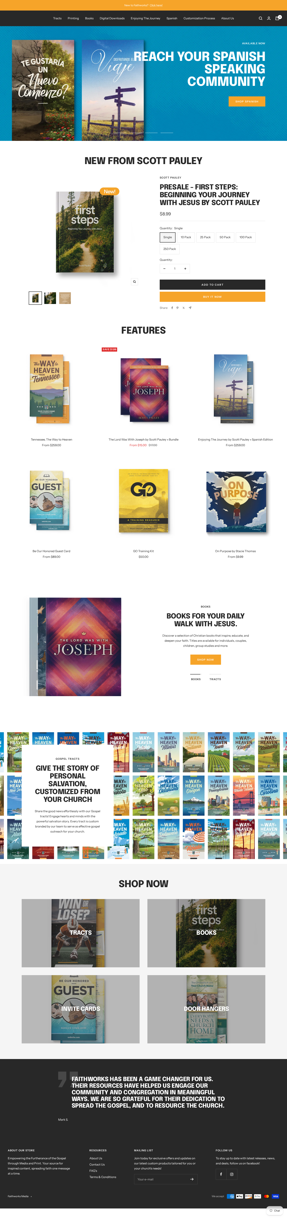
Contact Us (97, 1164)
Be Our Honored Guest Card (51, 551)
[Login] (269, 18)
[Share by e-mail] (190, 308)
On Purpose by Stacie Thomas (235, 551)
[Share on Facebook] (172, 308)
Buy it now (212, 296)
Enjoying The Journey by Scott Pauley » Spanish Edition (235, 439)
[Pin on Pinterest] (177, 308)
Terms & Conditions (102, 1177)
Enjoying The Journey (145, 18)
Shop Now (205, 659)
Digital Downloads (112, 18)
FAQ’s (93, 1171)
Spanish (172, 18)
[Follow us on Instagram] (231, 1174)
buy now (251, 114)
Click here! (156, 5)
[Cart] (277, 18)
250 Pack (169, 249)
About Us (227, 18)
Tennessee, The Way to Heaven (51, 439)
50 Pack (225, 237)
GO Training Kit (143, 551)
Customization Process (199, 18)
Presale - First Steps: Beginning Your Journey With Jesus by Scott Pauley (210, 195)
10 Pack (186, 237)
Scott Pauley (170, 177)
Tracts (57, 18)
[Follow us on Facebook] (221, 1174)
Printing (73, 18)
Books (89, 18)
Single (167, 237)
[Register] (192, 1179)
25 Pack (205, 237)
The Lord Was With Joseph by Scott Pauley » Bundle (143, 439)
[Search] (260, 18)
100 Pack (246, 237)
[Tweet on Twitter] (183, 308)
